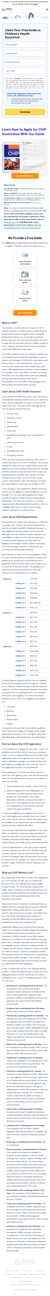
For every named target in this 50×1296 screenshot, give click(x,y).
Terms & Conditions (12, 1271)
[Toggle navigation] (47, 9)
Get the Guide (25, 313)
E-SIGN (28, 1277)
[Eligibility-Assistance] (25, 1262)
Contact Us (37, 1277)
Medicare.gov (10, 222)
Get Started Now (25, 176)
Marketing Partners (15, 1277)
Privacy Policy (27, 1271)
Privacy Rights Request (25, 1281)
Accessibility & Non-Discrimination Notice (32, 1274)
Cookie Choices (10, 1274)
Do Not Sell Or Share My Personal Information (25, 1284)
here (35, 4)
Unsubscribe (40, 1271)
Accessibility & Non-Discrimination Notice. (22, 228)
